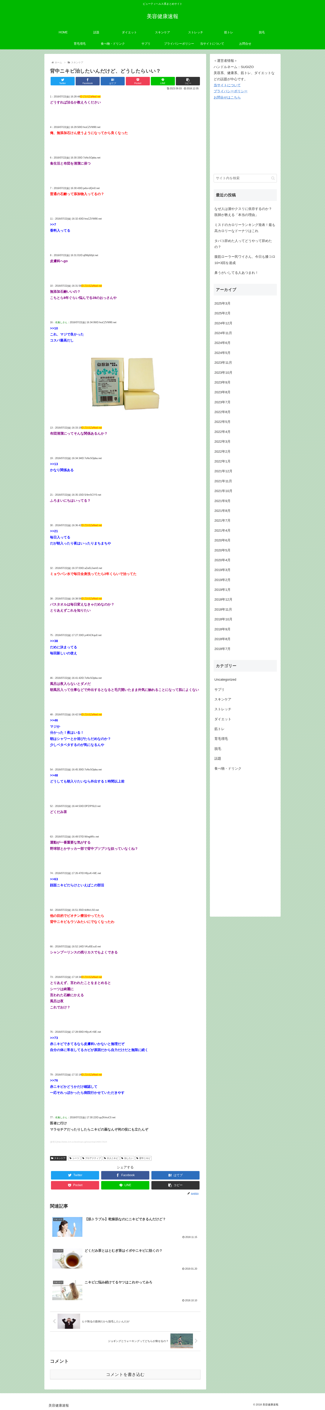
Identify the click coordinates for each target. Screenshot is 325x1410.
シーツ (75, 1158)
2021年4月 (222, 530)
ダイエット (222, 719)
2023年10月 (223, 372)
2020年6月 (222, 540)
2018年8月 (222, 639)
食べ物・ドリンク (227, 768)
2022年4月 (222, 432)
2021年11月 (223, 481)
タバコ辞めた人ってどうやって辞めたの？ (243, 244)
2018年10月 (223, 619)
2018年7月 (222, 649)
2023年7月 (222, 402)
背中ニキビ (144, 1158)
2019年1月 (222, 590)
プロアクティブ (93, 1158)
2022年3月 (222, 441)
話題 (217, 758)
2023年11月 (223, 362)
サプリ (219, 689)
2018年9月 (222, 629)
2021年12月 (223, 471)
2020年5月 (222, 550)
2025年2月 (222, 313)
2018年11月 (223, 609)
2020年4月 (222, 560)
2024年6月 (222, 343)
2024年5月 (222, 353)
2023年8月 (222, 392)
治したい (128, 1158)
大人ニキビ (112, 1158)
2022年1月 (222, 461)
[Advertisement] (242, 142)
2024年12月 (223, 323)
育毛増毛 (221, 739)
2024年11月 (223, 333)
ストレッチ (222, 709)
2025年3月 (222, 303)
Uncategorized (225, 679)
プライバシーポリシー (231, 91)
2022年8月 (222, 412)
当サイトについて (227, 85)
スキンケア (59, 1158)
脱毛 (217, 749)
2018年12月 (223, 599)
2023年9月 (222, 382)
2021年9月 (222, 501)
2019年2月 (222, 580)
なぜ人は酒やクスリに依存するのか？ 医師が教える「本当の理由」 (243, 212)
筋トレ (219, 729)
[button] (188, 81)
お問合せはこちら (227, 97)
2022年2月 (222, 451)
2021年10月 (223, 491)
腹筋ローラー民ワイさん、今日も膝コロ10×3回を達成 (244, 260)
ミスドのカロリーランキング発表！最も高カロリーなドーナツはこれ (244, 228)
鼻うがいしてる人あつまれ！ (236, 273)
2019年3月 (222, 570)
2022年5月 (222, 422)
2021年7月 (222, 520)
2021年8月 (222, 511)
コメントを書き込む (125, 1374)
